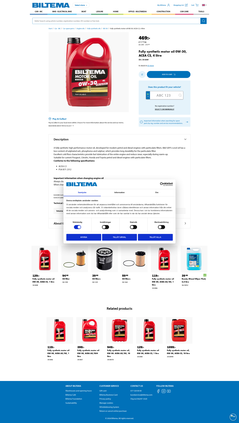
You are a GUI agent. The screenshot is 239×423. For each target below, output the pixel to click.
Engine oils (81, 28)
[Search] (203, 21)
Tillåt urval (119, 237)
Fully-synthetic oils (94, 28)
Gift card (102, 390)
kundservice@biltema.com (141, 395)
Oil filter (66, 279)
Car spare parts (68, 28)
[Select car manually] (186, 122)
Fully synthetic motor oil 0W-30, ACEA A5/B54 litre (88, 353)
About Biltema (73, 385)
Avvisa (83, 237)
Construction (163, 11)
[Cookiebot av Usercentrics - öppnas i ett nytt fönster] (162, 184)
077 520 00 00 (136, 390)
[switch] (105, 227)
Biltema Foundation (73, 399)
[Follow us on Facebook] (158, 391)
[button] (204, 5)
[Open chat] (233, 417)
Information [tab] (119, 192)
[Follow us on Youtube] (169, 392)
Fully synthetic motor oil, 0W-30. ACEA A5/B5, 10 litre (118, 353)
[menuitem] (38, 12)
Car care (184, 11)
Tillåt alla (155, 237)
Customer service (109, 385)
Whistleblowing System (109, 407)
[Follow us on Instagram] (164, 391)
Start (50, 28)
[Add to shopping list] (142, 74)
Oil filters (96, 279)
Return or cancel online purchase (113, 411)
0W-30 (105, 28)
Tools (201, 11)
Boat (84, 11)
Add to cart (167, 74)
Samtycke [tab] (82, 192)
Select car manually (164, 109)
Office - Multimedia (137, 11)
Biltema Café (70, 395)
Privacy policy (105, 399)
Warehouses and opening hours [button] (78, 390)
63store (150, 65)
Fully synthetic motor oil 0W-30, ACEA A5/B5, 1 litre (163, 282)
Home (115, 11)
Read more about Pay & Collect (60, 126)
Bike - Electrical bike (62, 11)
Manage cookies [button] (106, 403)
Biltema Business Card (108, 395)
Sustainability (71, 403)
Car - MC (38, 11)
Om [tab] (156, 192)
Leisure (99, 11)
